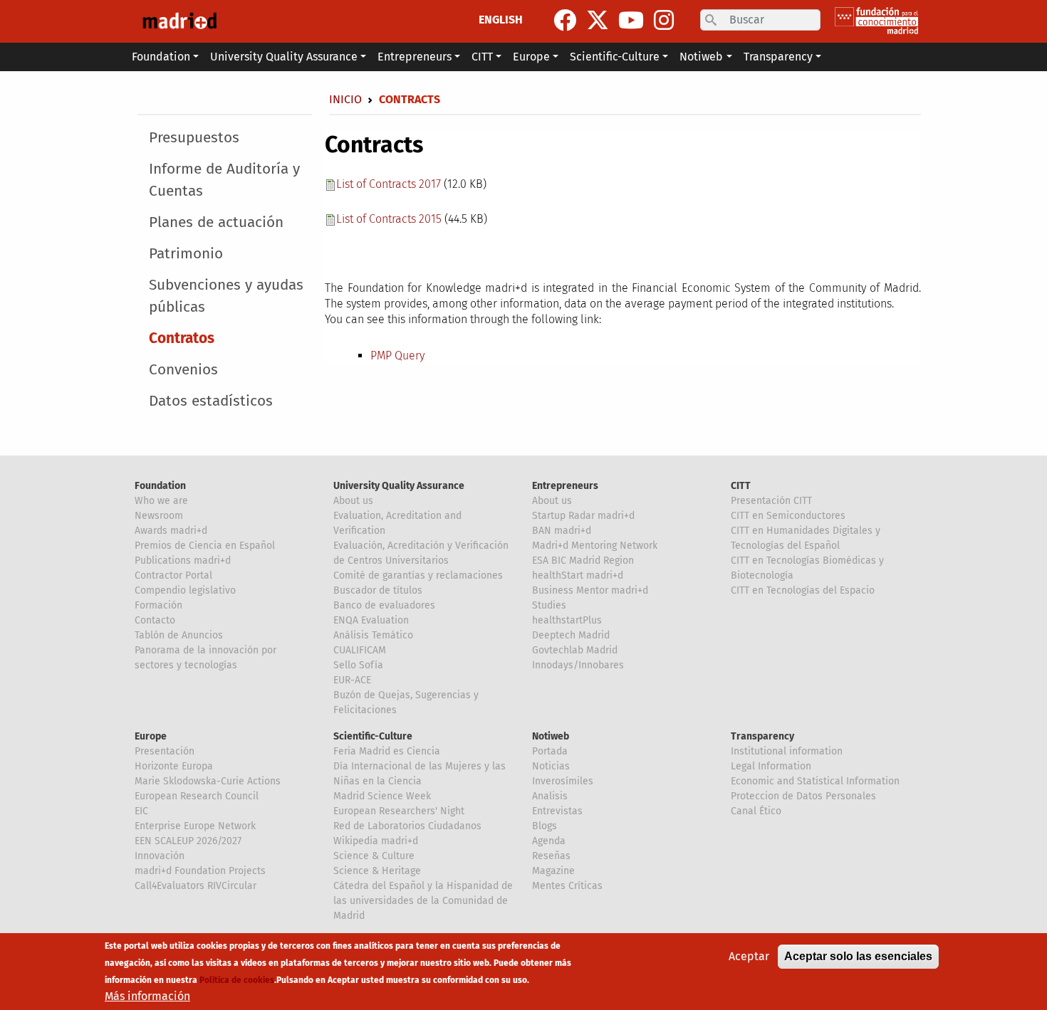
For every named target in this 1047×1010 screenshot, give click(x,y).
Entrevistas (557, 811)
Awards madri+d (171, 531)
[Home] (179, 21)
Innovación (159, 856)
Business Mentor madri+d (590, 590)
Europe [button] (531, 56)
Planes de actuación (216, 222)
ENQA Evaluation (371, 620)
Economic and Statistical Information (815, 781)
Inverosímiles (562, 781)
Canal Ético (756, 811)
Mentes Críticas (567, 886)
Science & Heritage (377, 871)
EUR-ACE (352, 680)
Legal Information (771, 766)
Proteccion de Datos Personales (803, 796)
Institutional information (787, 751)
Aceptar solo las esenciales (858, 956)
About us (353, 501)
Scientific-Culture (372, 736)
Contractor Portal (173, 575)
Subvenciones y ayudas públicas (226, 296)
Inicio (345, 99)
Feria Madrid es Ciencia (386, 751)
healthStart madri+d (577, 575)
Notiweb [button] (701, 56)
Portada (550, 751)
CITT (741, 486)
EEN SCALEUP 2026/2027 (188, 841)
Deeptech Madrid (571, 635)
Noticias (551, 766)
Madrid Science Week (382, 796)
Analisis (550, 796)
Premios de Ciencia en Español (205, 546)
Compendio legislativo (185, 590)
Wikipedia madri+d (375, 841)
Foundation (160, 486)
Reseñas (551, 856)
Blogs (544, 826)
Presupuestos (194, 138)
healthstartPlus (567, 620)
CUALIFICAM (359, 650)
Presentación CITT (771, 501)
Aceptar (749, 956)
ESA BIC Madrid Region (583, 560)
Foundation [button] (161, 56)
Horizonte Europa (174, 766)
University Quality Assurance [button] (284, 56)
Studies (549, 605)
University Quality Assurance (398, 486)
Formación (158, 605)
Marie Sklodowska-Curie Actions (208, 781)
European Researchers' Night (398, 811)
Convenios (183, 370)
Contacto (155, 620)
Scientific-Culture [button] (615, 56)
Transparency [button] (778, 56)
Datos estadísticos (211, 401)
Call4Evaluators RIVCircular (195, 886)
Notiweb (550, 736)
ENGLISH (501, 19)
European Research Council (197, 796)
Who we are (161, 501)
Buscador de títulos (377, 590)
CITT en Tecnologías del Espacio (803, 590)
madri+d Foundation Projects (200, 871)
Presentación (164, 751)
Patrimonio (186, 254)
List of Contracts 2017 (388, 184)
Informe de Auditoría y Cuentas (224, 180)
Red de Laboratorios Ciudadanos (407, 826)
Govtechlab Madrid (575, 650)
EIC (141, 811)
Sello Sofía (358, 665)
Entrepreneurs (565, 486)
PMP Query (397, 355)
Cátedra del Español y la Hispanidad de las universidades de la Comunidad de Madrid (423, 901)
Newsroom (159, 516)
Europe (151, 736)
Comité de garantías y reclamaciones (418, 575)
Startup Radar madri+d (583, 516)
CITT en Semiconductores (788, 516)
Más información (147, 996)
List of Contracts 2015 (389, 219)
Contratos (181, 338)
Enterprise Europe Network (195, 826)
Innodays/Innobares (578, 665)
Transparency (762, 736)
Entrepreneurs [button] (414, 56)
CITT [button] (482, 56)
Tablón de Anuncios (179, 635)
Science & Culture (374, 856)
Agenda (549, 841)
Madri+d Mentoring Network (594, 546)
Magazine (553, 871)
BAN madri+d (561, 531)
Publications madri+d (183, 560)
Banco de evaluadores (384, 605)
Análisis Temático (373, 635)
